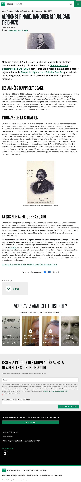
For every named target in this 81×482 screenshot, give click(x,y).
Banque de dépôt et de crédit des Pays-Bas (42, 72)
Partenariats (8, 437)
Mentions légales (32, 475)
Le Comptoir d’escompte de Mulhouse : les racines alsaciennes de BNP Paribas (30, 337)
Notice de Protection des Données (55, 391)
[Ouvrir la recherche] (70, 4)
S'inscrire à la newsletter (68, 406)
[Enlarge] (27, 163)
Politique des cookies (18, 475)
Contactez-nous (30, 422)
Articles (10, 11)
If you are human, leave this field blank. (16, 399)
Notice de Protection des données (51, 475)
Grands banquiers (14, 30)
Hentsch (12, 247)
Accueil (4, 11)
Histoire (25, 30)
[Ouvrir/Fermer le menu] (77, 4)
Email (6, 379)
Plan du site (6, 475)
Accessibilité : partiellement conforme (14, 480)
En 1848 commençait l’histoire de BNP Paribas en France (10, 337)
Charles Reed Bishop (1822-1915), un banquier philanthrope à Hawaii (70, 337)
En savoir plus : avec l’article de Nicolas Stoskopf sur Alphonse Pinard (29, 264)
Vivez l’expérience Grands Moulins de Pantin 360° (21, 441)
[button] (8, 289)
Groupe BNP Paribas (10, 432)
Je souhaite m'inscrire (13, 393)
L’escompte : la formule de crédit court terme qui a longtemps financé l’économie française (50, 337)
